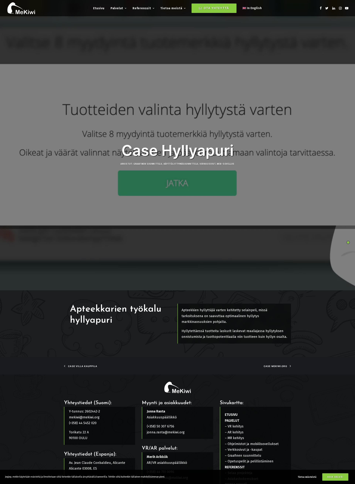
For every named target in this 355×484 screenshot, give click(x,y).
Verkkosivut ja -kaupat (245, 450)
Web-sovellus (225, 164)
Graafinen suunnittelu (147, 164)
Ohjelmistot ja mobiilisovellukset (253, 444)
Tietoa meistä (171, 8)
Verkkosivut (208, 164)
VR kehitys (236, 426)
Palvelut (117, 8)
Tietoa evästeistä (307, 477)
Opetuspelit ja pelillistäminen (250, 461)
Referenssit (142, 8)
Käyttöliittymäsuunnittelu (181, 164)
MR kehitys (236, 438)
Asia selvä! (335, 476)
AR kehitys (236, 432)
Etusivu (98, 8)
